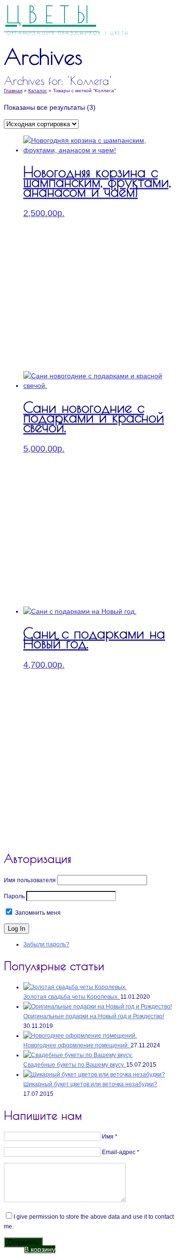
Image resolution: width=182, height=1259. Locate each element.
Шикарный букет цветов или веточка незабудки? (90, 1084)
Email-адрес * (120, 1152)
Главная (13, 90)
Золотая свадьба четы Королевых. (71, 996)
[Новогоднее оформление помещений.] (80, 1035)
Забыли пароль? (46, 944)
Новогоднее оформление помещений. (77, 1045)
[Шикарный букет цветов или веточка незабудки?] (94, 1074)
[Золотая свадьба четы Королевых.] (75, 987)
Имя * (109, 1136)
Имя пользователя (30, 880)
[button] (39, 1249)
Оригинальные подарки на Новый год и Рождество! (93, 1016)
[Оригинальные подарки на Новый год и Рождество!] (97, 1006)
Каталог (37, 90)
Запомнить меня (37, 912)
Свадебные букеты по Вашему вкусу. (74, 1064)
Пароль (14, 896)
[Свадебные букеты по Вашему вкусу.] (77, 1055)
